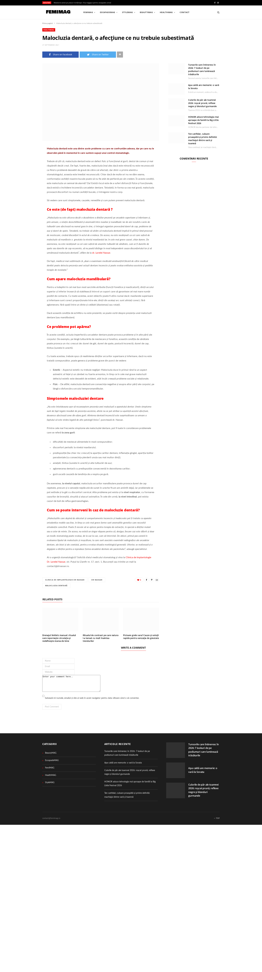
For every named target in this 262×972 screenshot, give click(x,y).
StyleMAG (127, 12)
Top (217, 818)
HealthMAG (166, 12)
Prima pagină (47, 23)
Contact (184, 12)
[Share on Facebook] (27, 158)
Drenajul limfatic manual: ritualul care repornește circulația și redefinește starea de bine (59, 638)
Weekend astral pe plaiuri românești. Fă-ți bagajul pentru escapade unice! (82, 3)
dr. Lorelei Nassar (101, 253)
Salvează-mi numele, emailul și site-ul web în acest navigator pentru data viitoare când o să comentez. (92, 698)
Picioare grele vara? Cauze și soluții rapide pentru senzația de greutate (141, 637)
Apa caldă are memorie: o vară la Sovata (123, 763)
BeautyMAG (146, 12)
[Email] (27, 173)
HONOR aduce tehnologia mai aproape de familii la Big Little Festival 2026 (203, 120)
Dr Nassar (96, 580)
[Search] (217, 12)
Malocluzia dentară (56, 585)
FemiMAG (88, 12)
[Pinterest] (27, 165)
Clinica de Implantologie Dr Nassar (64, 580)
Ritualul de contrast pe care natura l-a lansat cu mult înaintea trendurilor (100, 638)
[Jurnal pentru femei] (57, 12)
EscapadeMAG (107, 12)
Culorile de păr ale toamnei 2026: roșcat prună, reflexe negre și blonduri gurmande (202, 103)
